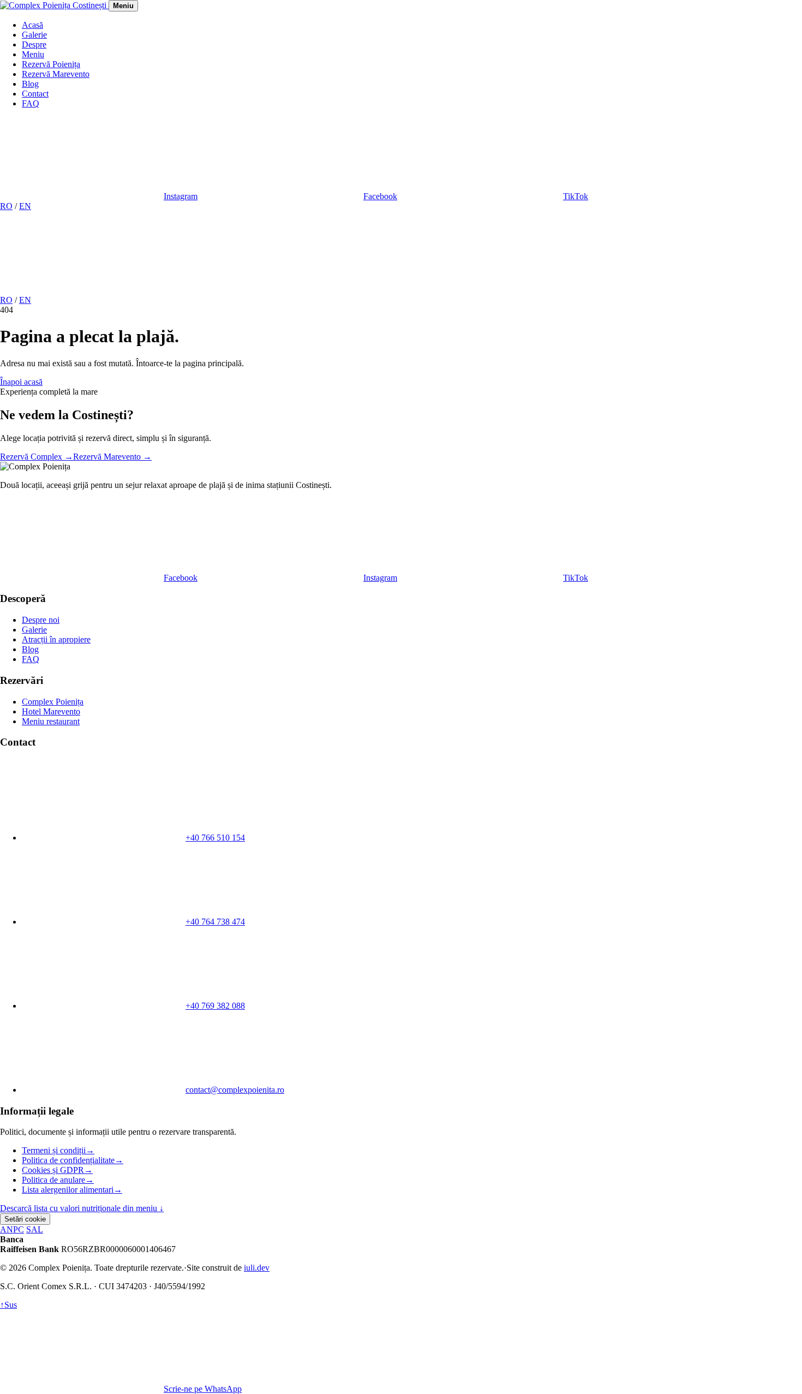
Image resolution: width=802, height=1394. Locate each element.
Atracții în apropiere (56, 639)
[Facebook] (248, 290)
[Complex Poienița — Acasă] (54, 5)
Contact (35, 93)
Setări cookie (25, 1219)
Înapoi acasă (21, 381)
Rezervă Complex (36, 456)
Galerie (34, 34)
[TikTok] (413, 290)
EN (25, 206)
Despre (34, 44)
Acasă (32, 24)
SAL (34, 1229)
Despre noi (40, 619)
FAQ (30, 103)
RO (6, 206)
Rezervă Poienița (51, 64)
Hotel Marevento (51, 711)
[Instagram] (82, 290)
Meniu (33, 54)
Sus (8, 1304)
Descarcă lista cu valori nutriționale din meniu (82, 1208)
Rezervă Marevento (55, 74)
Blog (30, 83)
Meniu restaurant (51, 721)
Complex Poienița (52, 701)
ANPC (12, 1229)
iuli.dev (257, 1267)
